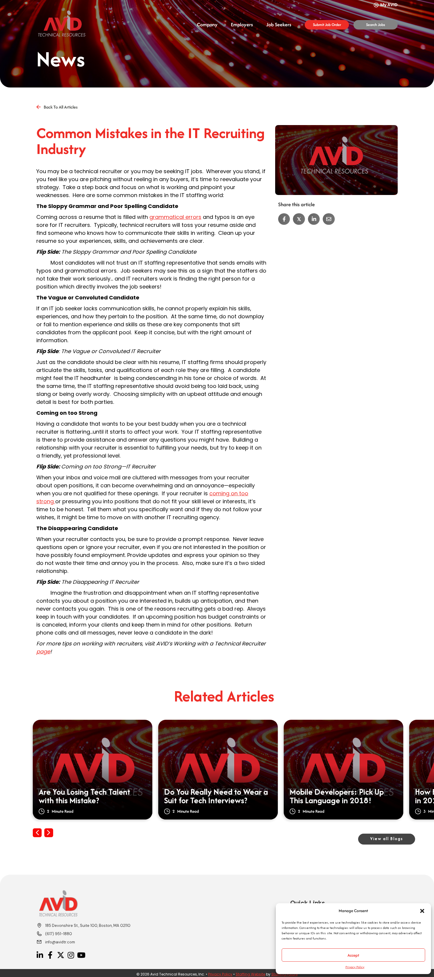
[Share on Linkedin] (314, 219)
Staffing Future (284, 974)
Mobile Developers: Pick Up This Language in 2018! (337, 796)
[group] (92, 769)
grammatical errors (175, 217)
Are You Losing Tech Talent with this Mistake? (84, 796)
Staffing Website (250, 974)
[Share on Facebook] (284, 219)
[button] (422, 911)
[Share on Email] (329, 219)
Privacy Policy (354, 967)
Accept (353, 955)
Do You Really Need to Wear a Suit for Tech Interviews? (216, 796)
